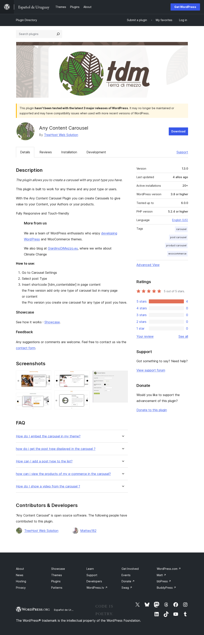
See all (183, 336)
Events (126, 575)
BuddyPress (166, 587)
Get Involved (130, 568)
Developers (94, 581)
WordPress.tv (97, 587)
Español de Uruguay (66, 609)
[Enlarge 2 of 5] (46, 398)
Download (178, 131)
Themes (56, 575)
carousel (181, 229)
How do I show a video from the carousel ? (48, 486)
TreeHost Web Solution (61, 135)
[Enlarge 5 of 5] (123, 376)
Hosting (21, 581)
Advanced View (148, 265)
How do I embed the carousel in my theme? (48, 436)
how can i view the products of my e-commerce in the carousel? (63, 474)
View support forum (150, 370)
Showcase (52, 322)
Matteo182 (88, 531)
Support (182, 152)
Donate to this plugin (151, 410)
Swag (127, 587)
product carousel (176, 245)
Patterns (56, 587)
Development (96, 152)
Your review (145, 336)
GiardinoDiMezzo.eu (63, 248)
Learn (90, 568)
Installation (69, 152)
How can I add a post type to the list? (44, 461)
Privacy (21, 587)
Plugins (56, 581)
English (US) (180, 220)
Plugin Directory (26, 20)
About (20, 568)
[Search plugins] (58, 34)
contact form (25, 348)
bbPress (164, 581)
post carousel (178, 237)
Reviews (45, 152)
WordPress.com (169, 568)
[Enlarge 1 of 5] (46, 376)
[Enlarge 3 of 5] (84, 376)
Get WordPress (185, 7)
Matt (161, 575)
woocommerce (177, 253)
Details (25, 152)
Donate (128, 581)
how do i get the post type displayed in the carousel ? (55, 449)
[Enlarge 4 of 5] (84, 396)
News (19, 575)
